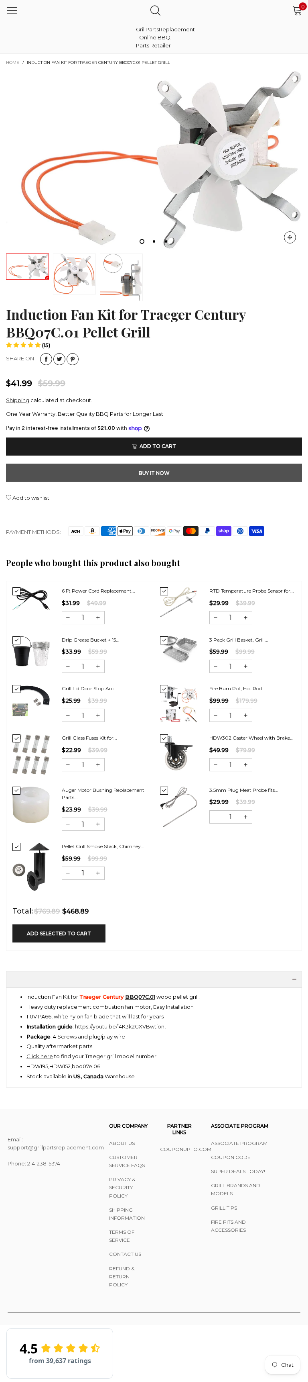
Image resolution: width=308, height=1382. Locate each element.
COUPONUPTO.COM (179, 1149)
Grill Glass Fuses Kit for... (89, 738)
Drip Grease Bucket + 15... (91, 640)
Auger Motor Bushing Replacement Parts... (103, 794)
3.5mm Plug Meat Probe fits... (243, 790)
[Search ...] (155, 10)
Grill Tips (224, 1208)
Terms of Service (121, 1236)
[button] (28, 345)
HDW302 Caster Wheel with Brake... (251, 738)
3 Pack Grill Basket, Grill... (238, 640)
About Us (122, 1143)
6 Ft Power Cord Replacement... (98, 591)
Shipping (17, 400)
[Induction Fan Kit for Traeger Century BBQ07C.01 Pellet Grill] (154, 160)
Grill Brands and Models (235, 1189)
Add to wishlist (30, 498)
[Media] (290, 237)
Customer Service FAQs (127, 1161)
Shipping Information (127, 1214)
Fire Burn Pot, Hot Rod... (237, 688)
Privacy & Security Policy (122, 1187)
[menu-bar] (12, 10)
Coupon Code (231, 1157)
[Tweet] (59, 359)
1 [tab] (142, 241)
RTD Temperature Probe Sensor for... (251, 591)
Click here (39, 1056)
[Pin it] (73, 359)
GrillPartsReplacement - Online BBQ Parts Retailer (156, 37)
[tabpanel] (154, 160)
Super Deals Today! (238, 1171)
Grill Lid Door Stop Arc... (89, 688)
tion (159, 1026)
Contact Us (125, 1254)
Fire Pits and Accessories (228, 1226)
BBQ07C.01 (140, 997)
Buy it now (154, 473)
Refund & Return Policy (121, 1276)
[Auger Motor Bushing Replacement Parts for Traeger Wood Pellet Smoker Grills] (31, 805)
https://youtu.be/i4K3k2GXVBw (114, 1026)
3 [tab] (166, 241)
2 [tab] (154, 241)
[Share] (46, 359)
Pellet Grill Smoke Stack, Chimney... (103, 846)
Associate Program (239, 1143)
